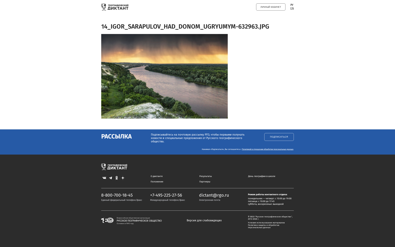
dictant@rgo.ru (214, 195)
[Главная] (115, 7)
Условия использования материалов (266, 223)
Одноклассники (117, 178)
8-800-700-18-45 (117, 195)
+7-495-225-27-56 (166, 195)
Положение (157, 182)
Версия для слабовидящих (204, 220)
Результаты (205, 176)
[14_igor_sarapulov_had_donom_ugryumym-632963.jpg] (164, 117)
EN (292, 8)
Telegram (110, 178)
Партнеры (204, 182)
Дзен (123, 178)
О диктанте (157, 176)
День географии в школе (261, 176)
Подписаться (279, 137)
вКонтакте (104, 178)
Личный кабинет (270, 7)
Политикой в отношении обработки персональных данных (267, 149)
